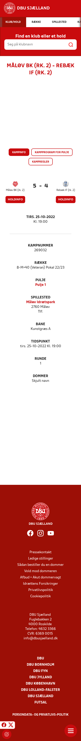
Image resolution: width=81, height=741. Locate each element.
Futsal (40, 702)
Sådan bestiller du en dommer (40, 565)
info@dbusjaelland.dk (41, 638)
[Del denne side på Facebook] (4, 726)
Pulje (40, 280)
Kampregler (40, 162)
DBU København (40, 683)
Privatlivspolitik (40, 590)
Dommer (40, 376)
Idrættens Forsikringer (40, 583)
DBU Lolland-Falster (40, 690)
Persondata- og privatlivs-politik (40, 714)
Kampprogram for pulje (52, 152)
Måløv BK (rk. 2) (15, 190)
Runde (40, 359)
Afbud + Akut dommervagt (40, 577)
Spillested (40, 297)
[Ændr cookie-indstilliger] (6, 734)
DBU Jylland (40, 677)
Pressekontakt (40, 552)
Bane (40, 324)
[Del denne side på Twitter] (10, 726)
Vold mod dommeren (40, 571)
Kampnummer (40, 245)
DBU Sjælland (40, 696)
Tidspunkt (40, 341)
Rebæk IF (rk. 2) (65, 190)
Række (40, 263)
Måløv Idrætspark (40, 302)
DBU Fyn (40, 671)
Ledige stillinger (40, 558)
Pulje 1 (40, 285)
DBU (40, 658)
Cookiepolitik (40, 596)
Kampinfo (19, 152)
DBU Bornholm (40, 664)
